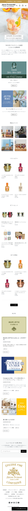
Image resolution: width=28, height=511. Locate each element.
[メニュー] (25, 5)
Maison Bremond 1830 (15, 506)
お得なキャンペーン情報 (8, 390)
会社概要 (8, 492)
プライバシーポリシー (13, 489)
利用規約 (5, 489)
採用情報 (20, 492)
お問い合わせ (22, 489)
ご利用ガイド (7, 494)
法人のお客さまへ (20, 494)
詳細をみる (14, 85)
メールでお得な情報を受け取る (19, 508)
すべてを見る (14, 304)
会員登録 (13, 494)
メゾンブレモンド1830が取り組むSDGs (14, 498)
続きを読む (6, 351)
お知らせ (5, 348)
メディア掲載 (14, 492)
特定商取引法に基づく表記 (14, 496)
